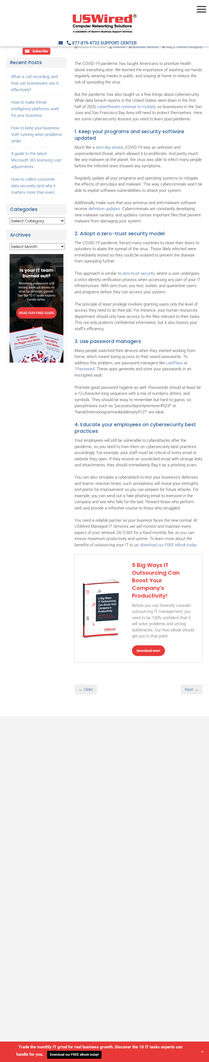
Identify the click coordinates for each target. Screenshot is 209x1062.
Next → (191, 689)
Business (138, 47)
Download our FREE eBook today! (74, 1055)
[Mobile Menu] (202, 9)
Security (152, 47)
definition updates (104, 208)
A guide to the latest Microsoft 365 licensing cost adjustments (36, 160)
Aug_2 (170, 47)
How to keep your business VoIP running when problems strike (36, 135)
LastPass (174, 362)
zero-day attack (109, 147)
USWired (119, 47)
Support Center (118, 43)
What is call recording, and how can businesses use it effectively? (35, 83)
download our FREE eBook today (168, 544)
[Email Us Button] (61, 43)
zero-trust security (138, 273)
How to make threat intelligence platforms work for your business (35, 109)
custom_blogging (189, 47)
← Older (86, 689)
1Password (84, 368)
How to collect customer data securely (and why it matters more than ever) (33, 186)
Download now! (148, 651)
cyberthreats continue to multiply (126, 106)
